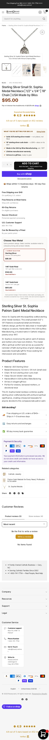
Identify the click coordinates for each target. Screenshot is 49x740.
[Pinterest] (26, 699)
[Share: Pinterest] (18, 493)
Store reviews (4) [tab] (36, 516)
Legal (4, 613)
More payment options (24, 178)
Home (4, 25)
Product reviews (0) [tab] (13, 516)
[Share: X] (14, 493)
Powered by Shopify (39, 694)
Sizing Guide (41, 131)
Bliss (4, 83)
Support (6, 606)
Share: (4, 493)
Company (6, 591)
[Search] (44, 19)
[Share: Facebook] (10, 493)
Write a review (24, 536)
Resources (7, 599)
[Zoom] (42, 32)
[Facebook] (22, 699)
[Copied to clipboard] (22, 493)
